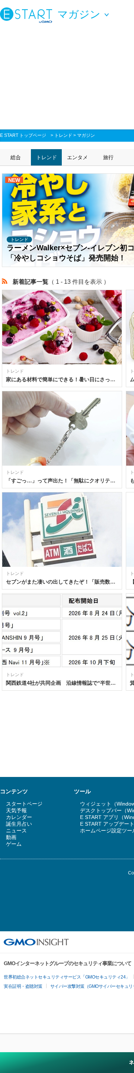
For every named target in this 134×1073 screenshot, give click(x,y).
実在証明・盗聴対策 (23, 986)
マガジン (86, 135)
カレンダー (19, 817)
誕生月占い (19, 824)
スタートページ (24, 804)
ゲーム (14, 844)
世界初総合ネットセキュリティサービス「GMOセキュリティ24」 (67, 977)
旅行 (108, 157)
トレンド (63, 135)
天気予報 (16, 810)
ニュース (16, 830)
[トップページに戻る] (28, 15)
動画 (11, 837)
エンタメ (77, 157)
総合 (15, 157)
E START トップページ (23, 135)
